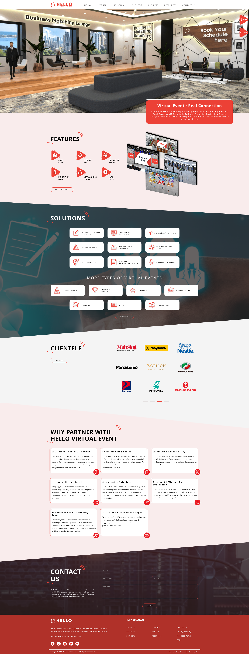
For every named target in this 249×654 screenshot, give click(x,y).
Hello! (88, 5)
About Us (130, 627)
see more (59, 360)
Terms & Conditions (177, 652)
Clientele (137, 5)
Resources (170, 5)
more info (124, 316)
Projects (153, 5)
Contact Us (188, 5)
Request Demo (184, 636)
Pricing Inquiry (184, 631)
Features (103, 5)
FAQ (179, 640)
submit (150, 606)
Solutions (120, 5)
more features (62, 190)
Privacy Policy (194, 652)
